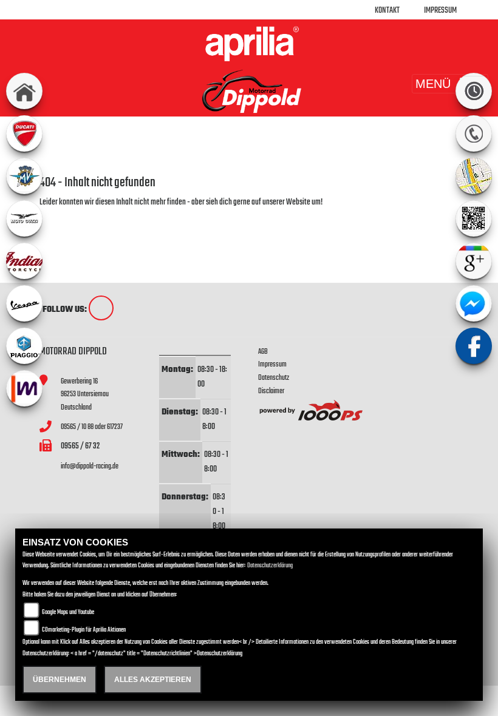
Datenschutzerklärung (270, 566)
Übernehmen (59, 679)
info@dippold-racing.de (89, 466)
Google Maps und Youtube (68, 612)
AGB (263, 351)
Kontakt (387, 10)
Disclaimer (271, 391)
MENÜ (433, 83)
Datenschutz (273, 377)
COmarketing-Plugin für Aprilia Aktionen (84, 630)
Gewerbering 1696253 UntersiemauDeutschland (85, 394)
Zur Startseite (59, 217)
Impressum (440, 10)
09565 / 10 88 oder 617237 (92, 426)
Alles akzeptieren (152, 679)
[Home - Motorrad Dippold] (249, 43)
